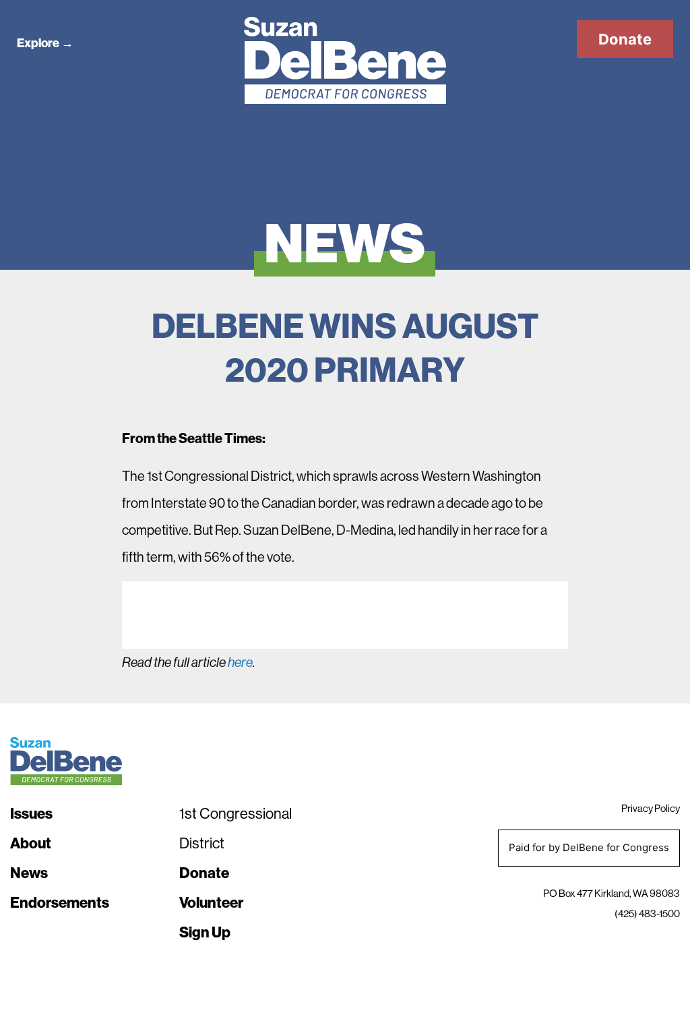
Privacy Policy (650, 808)
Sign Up (204, 932)
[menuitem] (88, 813)
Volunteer (211, 902)
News (29, 872)
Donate (625, 39)
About (30, 843)
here (240, 662)
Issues (31, 813)
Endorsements (59, 902)
